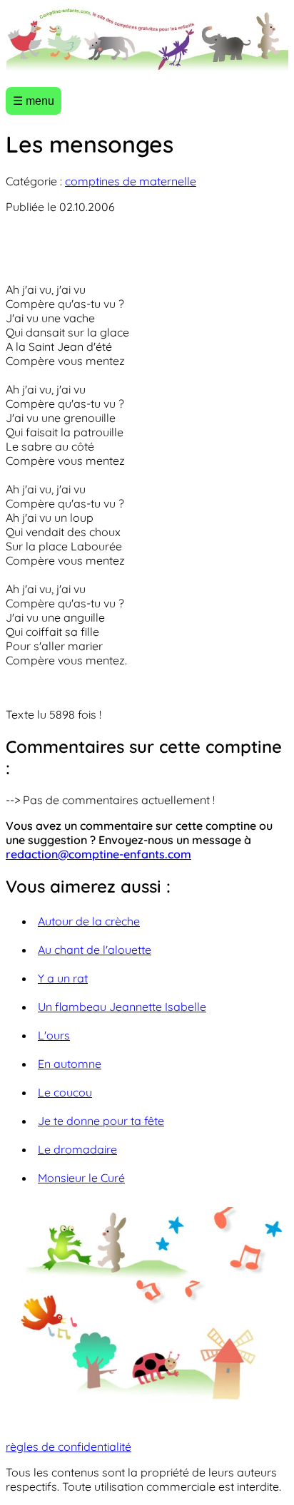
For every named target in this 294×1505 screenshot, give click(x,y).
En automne (69, 1064)
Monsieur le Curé (81, 1178)
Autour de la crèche (89, 921)
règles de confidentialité (68, 1446)
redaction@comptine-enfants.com (98, 854)
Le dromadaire (77, 1149)
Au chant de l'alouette (94, 949)
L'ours (54, 1035)
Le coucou (65, 1092)
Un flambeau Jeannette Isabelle (122, 1007)
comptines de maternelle (130, 181)
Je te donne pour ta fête (101, 1121)
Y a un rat (63, 978)
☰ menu (33, 101)
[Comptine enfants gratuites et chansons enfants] (147, 41)
